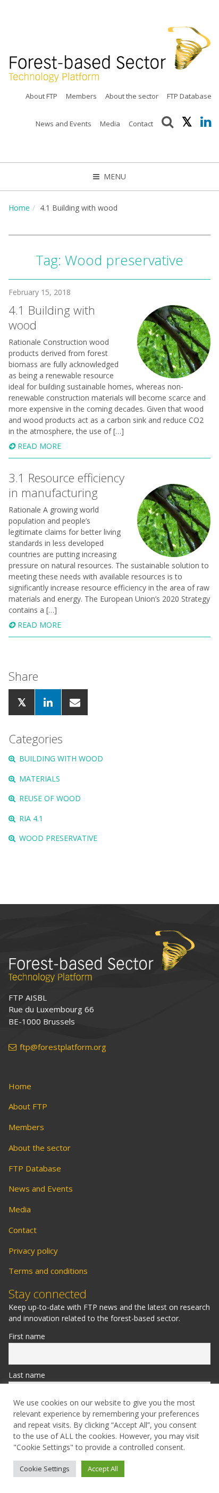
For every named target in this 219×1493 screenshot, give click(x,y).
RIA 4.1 (31, 818)
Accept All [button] (103, 1468)
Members (81, 96)
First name (27, 1336)
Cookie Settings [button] (45, 1468)
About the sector (131, 96)
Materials (39, 779)
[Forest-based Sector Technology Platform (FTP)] (109, 956)
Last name (27, 1375)
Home (19, 208)
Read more (39, 446)
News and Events (63, 123)
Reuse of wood (50, 798)
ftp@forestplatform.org (63, 1047)
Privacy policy (33, 1251)
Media (110, 123)
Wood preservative (58, 838)
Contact (141, 123)
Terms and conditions (48, 1271)
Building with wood (61, 758)
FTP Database (189, 96)
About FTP (41, 96)
